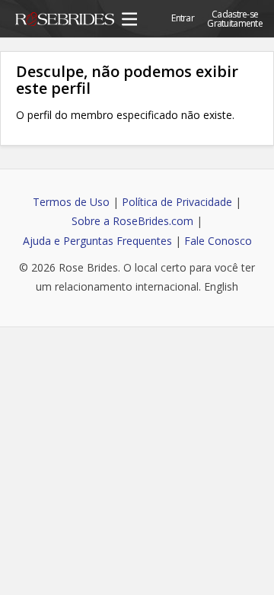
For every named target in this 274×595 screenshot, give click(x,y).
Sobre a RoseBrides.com (132, 221)
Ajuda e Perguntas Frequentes (97, 240)
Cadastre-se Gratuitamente (235, 19)
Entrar (182, 17)
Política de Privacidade (177, 202)
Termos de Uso (71, 202)
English (221, 286)
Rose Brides (64, 21)
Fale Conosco (218, 240)
